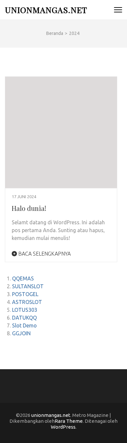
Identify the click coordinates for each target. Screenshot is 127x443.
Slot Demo (24, 325)
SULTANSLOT (28, 286)
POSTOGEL (25, 294)
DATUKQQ (24, 318)
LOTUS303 (24, 310)
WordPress (63, 427)
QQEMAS (23, 278)
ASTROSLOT (27, 302)
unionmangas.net (46, 9)
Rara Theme (69, 421)
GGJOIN (21, 333)
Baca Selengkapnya (44, 254)
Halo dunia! (29, 208)
